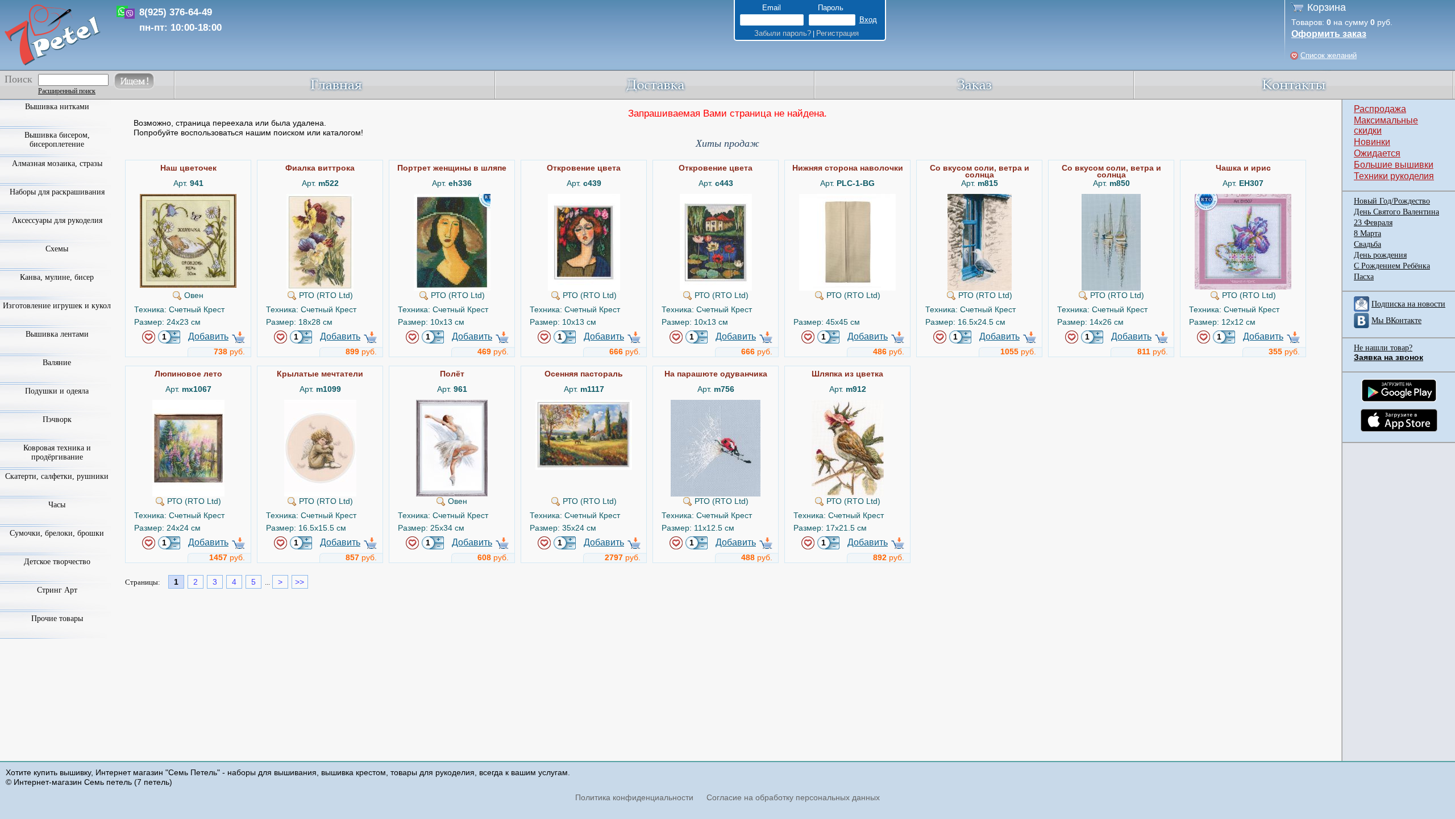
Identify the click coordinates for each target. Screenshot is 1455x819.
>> (299, 581)
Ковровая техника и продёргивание (57, 452)
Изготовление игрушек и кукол (57, 305)
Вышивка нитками (57, 106)
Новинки (1372, 142)
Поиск (18, 79)
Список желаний (1328, 55)
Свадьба (1367, 244)
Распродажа (1380, 109)
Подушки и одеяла (57, 391)
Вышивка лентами (57, 334)
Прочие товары (57, 618)
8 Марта (1367, 233)
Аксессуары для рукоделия (57, 220)
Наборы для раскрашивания (57, 192)
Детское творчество (57, 561)
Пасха (1364, 276)
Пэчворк (57, 419)
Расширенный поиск (66, 91)
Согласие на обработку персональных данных (793, 797)
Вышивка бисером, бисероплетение (57, 139)
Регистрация (837, 33)
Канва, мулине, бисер (57, 277)
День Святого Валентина (1396, 212)
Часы (56, 504)
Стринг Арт (57, 590)
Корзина (1326, 7)
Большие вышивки (1393, 164)
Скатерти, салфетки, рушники (57, 476)
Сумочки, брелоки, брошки (57, 533)
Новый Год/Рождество (1392, 201)
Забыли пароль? (782, 33)
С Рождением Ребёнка (1392, 266)
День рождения (1380, 255)
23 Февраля (1373, 222)
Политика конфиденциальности (634, 797)
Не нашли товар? (1383, 348)
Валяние (57, 362)
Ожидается (1377, 153)
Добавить (208, 336)
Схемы (56, 249)
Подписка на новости (1408, 304)
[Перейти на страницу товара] (188, 198)
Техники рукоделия (1394, 176)
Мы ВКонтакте (1396, 320)
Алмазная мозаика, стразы (57, 163)
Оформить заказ (1328, 34)
